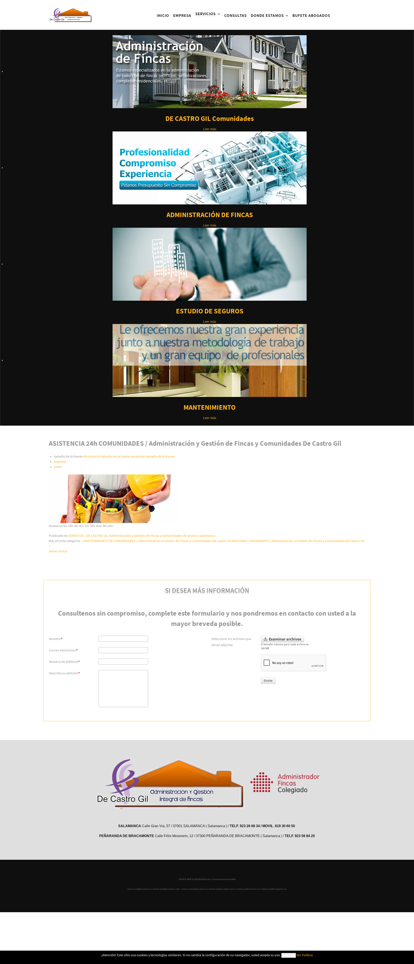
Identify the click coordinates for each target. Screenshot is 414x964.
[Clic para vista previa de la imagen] (113, 498)
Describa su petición (63, 673)
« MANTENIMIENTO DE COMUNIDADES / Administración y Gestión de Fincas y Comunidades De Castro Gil (156, 541)
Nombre (55, 639)
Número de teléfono (63, 661)
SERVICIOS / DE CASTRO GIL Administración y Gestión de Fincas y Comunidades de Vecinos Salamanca (141, 535)
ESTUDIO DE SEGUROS (209, 311)
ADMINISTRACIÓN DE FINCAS (209, 214)
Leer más (209, 129)
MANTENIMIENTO (209, 407)
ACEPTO (289, 955)
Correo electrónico (62, 650)
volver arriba (58, 551)
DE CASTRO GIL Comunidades (209, 118)
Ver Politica (304, 955)
